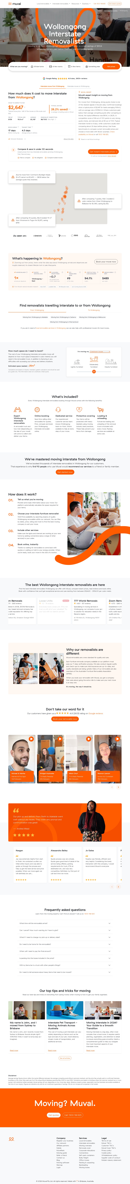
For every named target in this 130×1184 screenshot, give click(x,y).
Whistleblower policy (109, 1155)
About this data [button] (68, 139)
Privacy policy (106, 1150)
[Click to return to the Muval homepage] (14, 3)
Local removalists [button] (43, 4)
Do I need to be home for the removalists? (35, 944)
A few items (75, 66)
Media (59, 1148)
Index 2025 (43, 286)
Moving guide (62, 1153)
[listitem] (21, 277)
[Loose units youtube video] (20, 611)
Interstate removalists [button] (61, 4)
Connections (83, 1153)
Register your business (65, 1141)
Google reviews (96, 713)
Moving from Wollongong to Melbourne (92, 317)
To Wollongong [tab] (94, 310)
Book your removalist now (65, 719)
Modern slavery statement (111, 1160)
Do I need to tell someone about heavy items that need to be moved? (46, 972)
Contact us (60, 1158)
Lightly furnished (77, 367)
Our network (61, 1143)
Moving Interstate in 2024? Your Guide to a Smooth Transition (101, 1025)
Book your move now (106, 261)
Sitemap (60, 1165)
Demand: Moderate (17, 139)
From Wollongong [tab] (37, 310)
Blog (58, 1160)
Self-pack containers (86, 1155)
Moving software (63, 1163)
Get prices (111, 66)
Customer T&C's (108, 1146)
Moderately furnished (94, 365)
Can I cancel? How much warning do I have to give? (39, 930)
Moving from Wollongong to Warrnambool (64, 322)
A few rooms (57, 66)
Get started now (65, 472)
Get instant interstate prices (102, 151)
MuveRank (60, 1150)
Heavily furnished (111, 367)
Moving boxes (84, 1167)
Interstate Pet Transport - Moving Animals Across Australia (62, 1025)
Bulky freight (83, 1158)
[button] (63, 201)
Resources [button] (76, 4)
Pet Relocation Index (64, 286)
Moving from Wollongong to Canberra (63, 317)
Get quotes (115, 4)
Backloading (83, 1165)
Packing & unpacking (86, 1163)
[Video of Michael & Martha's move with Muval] (21, 759)
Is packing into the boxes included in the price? (37, 958)
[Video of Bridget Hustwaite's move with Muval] (50, 759)
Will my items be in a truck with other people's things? (40, 965)
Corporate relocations (87, 1150)
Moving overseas (85, 1146)
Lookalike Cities (52, 286)
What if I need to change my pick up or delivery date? (40, 937)
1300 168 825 (99, 4)
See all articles (65, 1058)
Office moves (84, 1160)
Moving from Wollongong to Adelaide (35, 317)
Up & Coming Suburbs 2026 (79, 286)
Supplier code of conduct (111, 1158)
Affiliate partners (63, 1146)
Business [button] (85, 4)
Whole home (39, 66)
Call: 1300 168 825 (72, 1115)
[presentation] (111, 787)
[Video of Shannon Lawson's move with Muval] (107, 759)
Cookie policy (106, 1153)
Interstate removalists (87, 1143)
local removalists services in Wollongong (51, 328)
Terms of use (106, 1141)
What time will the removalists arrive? (34, 923)
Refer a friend (62, 1155)
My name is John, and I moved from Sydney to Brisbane (23, 1025)
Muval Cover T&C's (109, 1148)
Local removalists (85, 1141)
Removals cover (85, 1148)
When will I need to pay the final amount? (35, 951)
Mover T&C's (106, 1143)
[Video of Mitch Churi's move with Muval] (79, 759)
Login (59, 1167)
